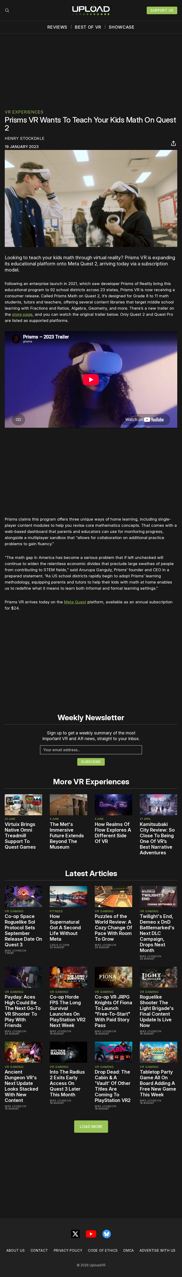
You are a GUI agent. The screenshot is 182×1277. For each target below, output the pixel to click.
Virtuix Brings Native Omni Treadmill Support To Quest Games (20, 835)
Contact (39, 1250)
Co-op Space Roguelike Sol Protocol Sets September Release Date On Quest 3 (23, 930)
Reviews (57, 27)
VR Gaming (14, 911)
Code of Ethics (103, 1250)
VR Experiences (24, 112)
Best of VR (88, 27)
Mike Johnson (15, 950)
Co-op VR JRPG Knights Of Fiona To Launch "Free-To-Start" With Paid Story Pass (113, 1011)
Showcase (122, 27)
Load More (91, 1126)
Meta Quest (75, 602)
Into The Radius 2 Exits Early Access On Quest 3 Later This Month (67, 1083)
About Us (15, 1250)
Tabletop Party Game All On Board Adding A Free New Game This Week (158, 1083)
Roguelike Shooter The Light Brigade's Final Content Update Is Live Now (157, 1011)
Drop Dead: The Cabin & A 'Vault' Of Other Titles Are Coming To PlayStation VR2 (113, 1086)
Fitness (56, 911)
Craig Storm (59, 945)
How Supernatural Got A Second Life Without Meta (65, 927)
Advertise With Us (158, 1250)
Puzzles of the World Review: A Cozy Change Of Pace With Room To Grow (113, 927)
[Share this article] (173, 143)
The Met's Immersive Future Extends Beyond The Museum (67, 835)
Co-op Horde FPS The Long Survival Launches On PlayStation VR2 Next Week (68, 1011)
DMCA (128, 1250)
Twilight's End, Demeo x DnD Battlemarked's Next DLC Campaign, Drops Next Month (157, 933)
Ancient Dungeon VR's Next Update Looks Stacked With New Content (21, 1086)
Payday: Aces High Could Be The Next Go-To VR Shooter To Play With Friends (23, 1011)
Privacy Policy (68, 1250)
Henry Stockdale (25, 138)
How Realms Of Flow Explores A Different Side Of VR (113, 832)
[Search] (7, 10)
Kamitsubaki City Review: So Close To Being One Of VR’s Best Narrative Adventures (157, 838)
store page (22, 314)
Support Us (161, 10)
